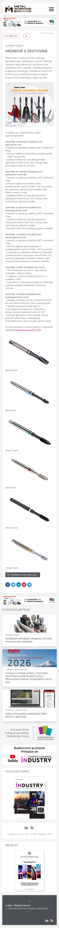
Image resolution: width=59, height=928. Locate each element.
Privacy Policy (22, 905)
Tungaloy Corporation (16, 669)
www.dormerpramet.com (28, 330)
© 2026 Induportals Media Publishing (26, 908)
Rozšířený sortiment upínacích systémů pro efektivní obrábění (28, 640)
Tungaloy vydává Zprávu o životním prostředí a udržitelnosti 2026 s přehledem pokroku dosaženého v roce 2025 (28, 678)
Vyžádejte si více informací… (23, 574)
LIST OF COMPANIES (15, 911)
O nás (8, 905)
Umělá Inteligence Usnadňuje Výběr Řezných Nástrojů (26, 715)
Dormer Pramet (14, 45)
